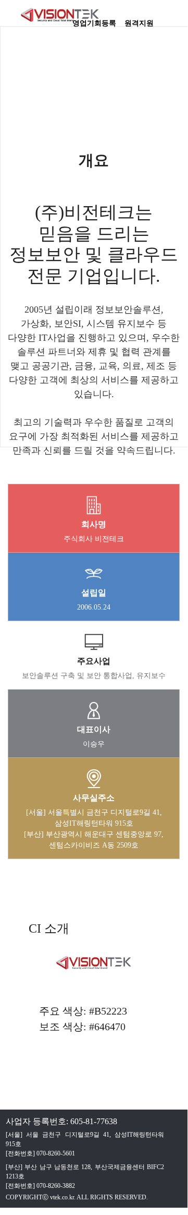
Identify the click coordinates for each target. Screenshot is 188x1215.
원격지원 (139, 19)
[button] (174, 18)
